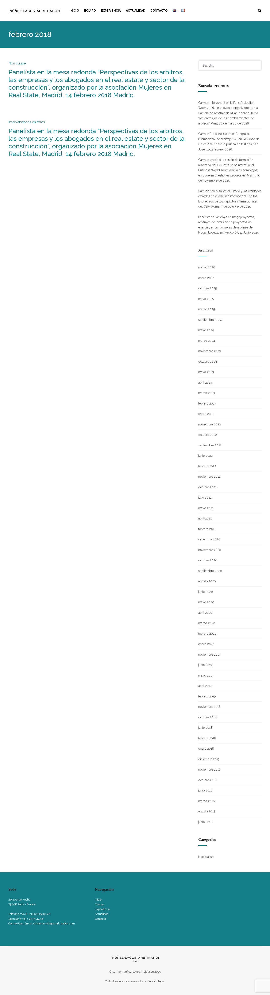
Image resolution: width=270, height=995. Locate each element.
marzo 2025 (206, 309)
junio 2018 (205, 727)
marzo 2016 (206, 801)
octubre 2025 (207, 288)
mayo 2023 (206, 372)
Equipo (90, 10)
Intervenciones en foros (26, 122)
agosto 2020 (207, 581)
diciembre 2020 (209, 539)
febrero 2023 (207, 403)
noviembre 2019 (209, 654)
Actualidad (135, 10)
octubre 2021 (207, 487)
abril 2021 (205, 518)
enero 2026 (206, 278)
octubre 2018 (207, 717)
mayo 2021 (205, 508)
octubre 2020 (207, 560)
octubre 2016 (207, 780)
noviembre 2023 (209, 351)
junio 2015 (205, 822)
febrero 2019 (207, 696)
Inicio (74, 10)
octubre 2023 (207, 361)
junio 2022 (205, 455)
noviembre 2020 (209, 550)
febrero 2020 (207, 633)
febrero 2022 (207, 466)
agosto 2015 (206, 811)
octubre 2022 (207, 434)
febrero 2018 (207, 738)
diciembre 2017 (208, 759)
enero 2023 (206, 413)
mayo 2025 (206, 299)
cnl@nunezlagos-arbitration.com (54, 923)
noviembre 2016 (209, 769)
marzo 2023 (206, 393)
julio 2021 (204, 497)
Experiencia (111, 10)
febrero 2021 (207, 529)
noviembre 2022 (209, 424)
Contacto (158, 10)
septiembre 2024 (210, 319)
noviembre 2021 (209, 476)
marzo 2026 (206, 267)
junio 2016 (205, 790)
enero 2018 (206, 748)
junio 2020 (205, 591)
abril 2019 (205, 685)
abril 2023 (205, 382)
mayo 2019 (205, 675)
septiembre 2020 (210, 571)
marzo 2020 (206, 623)
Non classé (17, 63)
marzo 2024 (206, 340)
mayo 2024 (206, 330)
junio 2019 (205, 665)
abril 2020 (205, 612)
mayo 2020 (206, 602)
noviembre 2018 (209, 706)
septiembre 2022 (210, 445)
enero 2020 (206, 644)
